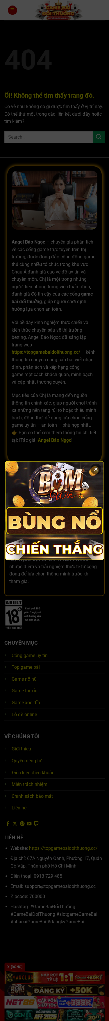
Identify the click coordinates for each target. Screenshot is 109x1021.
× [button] (96, 469)
